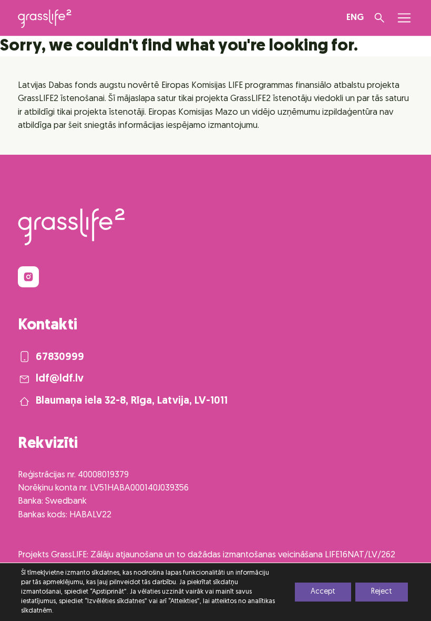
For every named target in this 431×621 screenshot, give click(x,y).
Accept (323, 592)
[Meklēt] (379, 18)
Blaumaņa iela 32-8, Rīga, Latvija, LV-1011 (132, 401)
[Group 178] (28, 276)
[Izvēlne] (404, 18)
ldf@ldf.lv (60, 379)
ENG (355, 17)
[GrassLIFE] (44, 18)
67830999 (60, 357)
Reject (381, 592)
